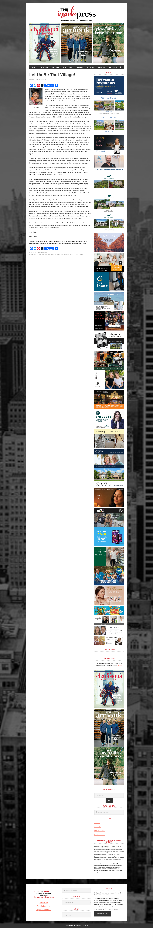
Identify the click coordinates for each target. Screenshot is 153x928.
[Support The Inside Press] (44, 900)
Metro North (71, 254)
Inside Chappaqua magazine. (58, 254)
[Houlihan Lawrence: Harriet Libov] (109, 428)
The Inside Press (76, 35)
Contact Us (97, 827)
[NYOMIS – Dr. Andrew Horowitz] (109, 173)
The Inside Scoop (42, 252)
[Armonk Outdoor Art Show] (109, 526)
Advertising (44, 902)
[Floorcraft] (109, 448)
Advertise (97, 823)
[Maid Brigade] (109, 291)
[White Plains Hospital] (109, 95)
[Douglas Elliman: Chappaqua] (109, 487)
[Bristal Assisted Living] (109, 467)
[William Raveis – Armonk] (109, 114)
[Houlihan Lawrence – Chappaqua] (109, 193)
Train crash (79, 254)
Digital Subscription (99, 831)
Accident (39, 254)
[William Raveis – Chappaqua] (109, 134)
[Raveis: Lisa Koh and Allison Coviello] (109, 350)
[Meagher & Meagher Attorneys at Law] (109, 330)
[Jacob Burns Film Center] (109, 408)
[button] (120, 67)
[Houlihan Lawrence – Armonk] (109, 212)
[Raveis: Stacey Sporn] (109, 153)
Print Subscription (99, 835)
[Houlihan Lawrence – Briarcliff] (109, 232)
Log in (86, 925)
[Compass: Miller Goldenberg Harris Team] (109, 271)
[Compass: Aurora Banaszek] (109, 389)
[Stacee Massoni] (109, 310)
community (46, 254)
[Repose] (109, 251)
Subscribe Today (103, 914)
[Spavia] (109, 506)
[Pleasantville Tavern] (109, 369)
